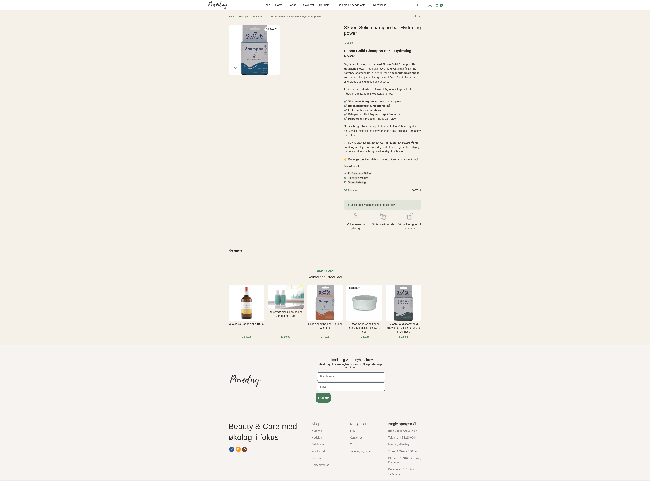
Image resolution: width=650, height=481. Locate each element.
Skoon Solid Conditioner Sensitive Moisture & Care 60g (364, 328)
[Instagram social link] (244, 449)
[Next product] (419, 16)
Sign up (323, 397)
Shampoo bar (260, 16)
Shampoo (244, 16)
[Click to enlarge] (235, 68)
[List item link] (328, 431)
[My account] (430, 5)
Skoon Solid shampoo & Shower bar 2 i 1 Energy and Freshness (403, 328)
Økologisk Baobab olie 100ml (246, 324)
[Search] (416, 5)
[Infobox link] (355, 222)
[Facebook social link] (420, 190)
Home (232, 16)
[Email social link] (238, 449)
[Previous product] (413, 16)
